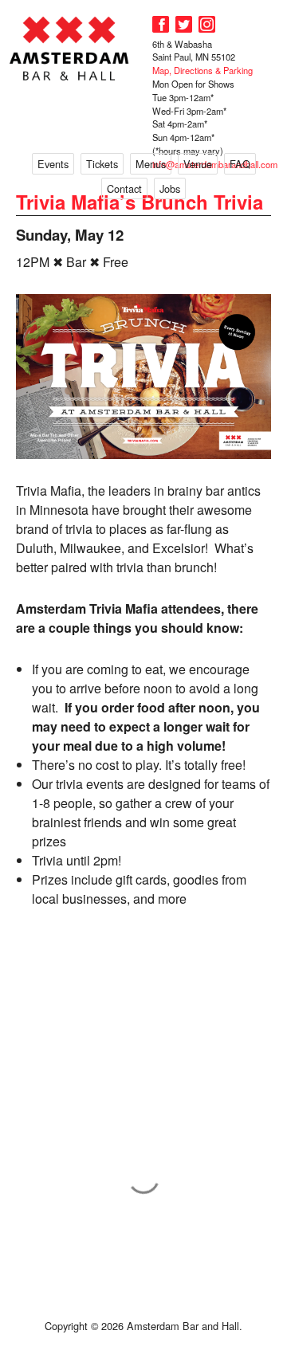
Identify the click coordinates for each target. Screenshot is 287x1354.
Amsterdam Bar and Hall (69, 48)
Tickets (102, 163)
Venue (197, 163)
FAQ (240, 163)
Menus (151, 163)
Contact (124, 188)
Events (53, 163)
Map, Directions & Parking (202, 70)
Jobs (169, 188)
